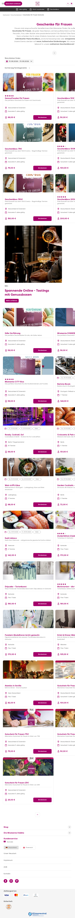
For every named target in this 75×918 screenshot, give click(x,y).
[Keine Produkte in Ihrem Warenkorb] (71, 3)
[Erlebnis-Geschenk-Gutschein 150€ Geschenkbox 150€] (28, 183)
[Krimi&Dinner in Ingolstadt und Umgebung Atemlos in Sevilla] (28, 669)
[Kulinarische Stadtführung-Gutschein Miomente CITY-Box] (28, 365)
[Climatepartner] (37, 913)
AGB (5, 867)
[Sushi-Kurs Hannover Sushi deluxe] (28, 520)
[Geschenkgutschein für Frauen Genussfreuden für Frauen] (28, 74)
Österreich (29, 847)
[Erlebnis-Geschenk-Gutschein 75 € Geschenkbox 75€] (28, 132)
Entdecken (42, 117)
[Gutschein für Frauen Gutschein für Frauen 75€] (28, 718)
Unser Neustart (10, 853)
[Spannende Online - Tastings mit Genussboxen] (33, 226)
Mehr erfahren (11, 300)
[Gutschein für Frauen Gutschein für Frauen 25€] (28, 766)
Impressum (8, 860)
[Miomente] (37, 4)
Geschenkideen (16, 15)
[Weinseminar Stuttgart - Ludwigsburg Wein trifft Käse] (28, 467)
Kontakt (10, 842)
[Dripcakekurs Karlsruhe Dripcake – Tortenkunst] (28, 570)
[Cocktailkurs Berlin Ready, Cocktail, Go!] (28, 416)
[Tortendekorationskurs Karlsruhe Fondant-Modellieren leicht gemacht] (28, 619)
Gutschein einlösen (13, 4)
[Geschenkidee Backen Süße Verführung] (28, 317)
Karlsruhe (6, 15)
